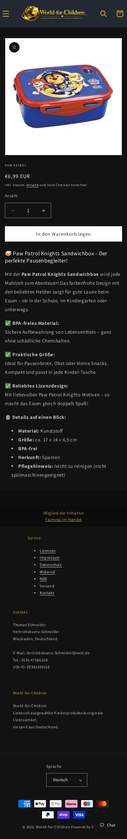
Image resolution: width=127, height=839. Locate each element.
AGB (43, 578)
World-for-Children (53, 826)
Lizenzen (48, 550)
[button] (103, 14)
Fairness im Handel (63, 519)
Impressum (50, 557)
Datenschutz (51, 564)
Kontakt (47, 592)
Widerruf (47, 571)
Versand (32, 185)
